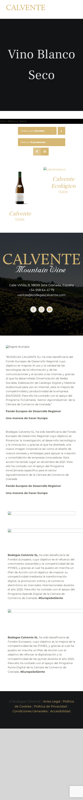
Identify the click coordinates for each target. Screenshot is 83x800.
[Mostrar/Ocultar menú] (74, 9)
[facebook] (33, 309)
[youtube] (50, 309)
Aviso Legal (51, 701)
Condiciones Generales (30, 711)
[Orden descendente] (61, 131)
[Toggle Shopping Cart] (65, 9)
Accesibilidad (60, 711)
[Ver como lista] (44, 151)
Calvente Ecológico (63, 182)
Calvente (20, 213)
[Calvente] (20, 169)
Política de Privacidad (50, 706)
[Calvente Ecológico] (54, 169)
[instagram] (41, 309)
